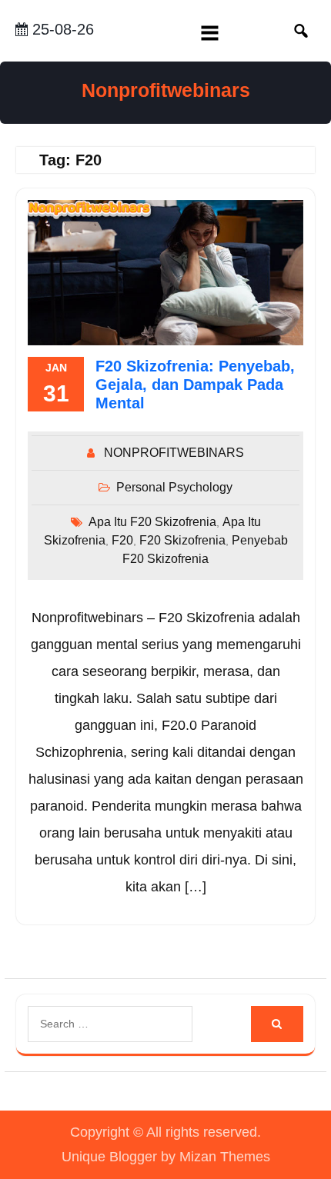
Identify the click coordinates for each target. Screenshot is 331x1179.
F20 (122, 540)
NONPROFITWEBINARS (174, 452)
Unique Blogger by (166, 1156)
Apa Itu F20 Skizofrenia (152, 521)
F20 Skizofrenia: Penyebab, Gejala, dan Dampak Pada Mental (195, 384)
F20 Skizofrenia (182, 540)
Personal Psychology (174, 487)
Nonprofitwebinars (166, 90)
